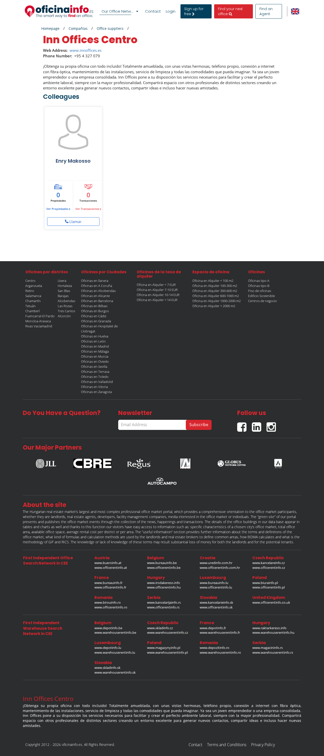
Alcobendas (66, 301)
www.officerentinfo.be (163, 567)
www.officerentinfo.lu (216, 587)
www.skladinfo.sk (107, 667)
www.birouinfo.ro (107, 602)
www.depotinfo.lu (107, 647)
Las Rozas (65, 306)
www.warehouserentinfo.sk (115, 672)
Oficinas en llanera (94, 280)
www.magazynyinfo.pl (163, 647)
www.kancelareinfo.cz (268, 562)
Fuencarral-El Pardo (40, 316)
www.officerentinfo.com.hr (220, 567)
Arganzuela (33, 285)
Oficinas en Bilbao (94, 306)
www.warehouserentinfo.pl (167, 652)
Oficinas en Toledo (95, 376)
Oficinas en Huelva (94, 336)
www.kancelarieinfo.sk (216, 602)
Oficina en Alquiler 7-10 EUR (157, 289)
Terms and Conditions (226, 744)
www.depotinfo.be (108, 628)
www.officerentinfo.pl (268, 587)
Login (170, 11)
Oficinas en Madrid (95, 346)
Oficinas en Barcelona (97, 301)
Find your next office (230, 11)
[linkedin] (259, 425)
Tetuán (30, 306)
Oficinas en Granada (96, 321)
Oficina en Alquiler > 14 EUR (157, 300)
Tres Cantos (66, 311)
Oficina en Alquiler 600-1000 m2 (215, 296)
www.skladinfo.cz (160, 628)
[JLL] (46, 462)
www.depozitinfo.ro (214, 647)
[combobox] (119, 11)
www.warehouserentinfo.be (115, 632)
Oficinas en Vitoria (94, 386)
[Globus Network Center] (231, 462)
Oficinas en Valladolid (97, 381)
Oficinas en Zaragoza (96, 391)
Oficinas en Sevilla (94, 366)
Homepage (50, 28)
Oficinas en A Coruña (96, 285)
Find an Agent (266, 11)
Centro (30, 280)
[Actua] (277, 462)
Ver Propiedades (58, 209)
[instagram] (272, 425)
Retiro (29, 290)
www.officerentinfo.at (110, 567)
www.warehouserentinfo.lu (114, 652)
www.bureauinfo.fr (108, 582)
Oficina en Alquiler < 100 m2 (212, 280)
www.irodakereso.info (163, 582)
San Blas (64, 290)
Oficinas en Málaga (95, 351)
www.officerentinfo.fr (110, 587)
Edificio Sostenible (261, 296)
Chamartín (33, 301)
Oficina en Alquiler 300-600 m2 (214, 290)
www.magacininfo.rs (267, 647)
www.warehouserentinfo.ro (220, 652)
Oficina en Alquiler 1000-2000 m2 (216, 301)
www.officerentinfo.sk (216, 607)
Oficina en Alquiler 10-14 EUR (158, 294)
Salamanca (33, 296)
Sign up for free (194, 11)
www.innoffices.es (86, 50)
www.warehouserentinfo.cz (167, 632)
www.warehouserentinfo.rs (272, 652)
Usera (62, 280)
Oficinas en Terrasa (95, 371)
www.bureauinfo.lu (214, 582)
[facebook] (244, 425)
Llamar (75, 221)
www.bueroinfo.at (108, 562)
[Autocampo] (162, 481)
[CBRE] (92, 462)
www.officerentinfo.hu (164, 587)
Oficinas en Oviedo (95, 361)
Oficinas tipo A (258, 280)
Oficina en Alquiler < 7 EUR (156, 284)
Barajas (63, 296)
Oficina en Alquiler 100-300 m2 (214, 285)
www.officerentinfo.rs (163, 607)
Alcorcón (64, 316)
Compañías (78, 28)
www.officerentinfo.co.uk (271, 602)
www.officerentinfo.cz (268, 567)
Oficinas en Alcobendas (98, 290)
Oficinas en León (93, 341)
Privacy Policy (263, 744)
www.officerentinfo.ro (110, 607)
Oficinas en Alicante (95, 296)
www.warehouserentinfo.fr (220, 632)
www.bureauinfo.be (162, 562)
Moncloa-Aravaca (38, 321)
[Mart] (185, 462)
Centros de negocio (262, 301)
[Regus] (138, 462)
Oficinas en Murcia (94, 356)
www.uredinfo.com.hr (216, 562)
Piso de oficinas (259, 290)
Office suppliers (110, 28)
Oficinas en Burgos (95, 311)
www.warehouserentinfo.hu (273, 632)
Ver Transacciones (88, 209)
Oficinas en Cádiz (93, 316)
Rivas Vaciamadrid (38, 326)
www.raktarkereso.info (269, 628)
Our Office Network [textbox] (119, 11)
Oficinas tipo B (258, 285)
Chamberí (32, 311)
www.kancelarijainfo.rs (164, 602)
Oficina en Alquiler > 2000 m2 (213, 306)
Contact (153, 11)
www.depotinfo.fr (213, 628)
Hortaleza (65, 285)
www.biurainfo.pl (265, 582)
